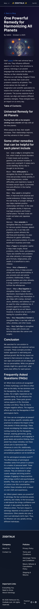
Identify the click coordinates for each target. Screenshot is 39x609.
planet (10, 61)
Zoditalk (8, 536)
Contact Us (6, 552)
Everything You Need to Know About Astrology (8, 590)
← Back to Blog (10, 13)
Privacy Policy (28, 548)
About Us (6, 548)
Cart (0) (34, 3)
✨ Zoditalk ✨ (19, 3)
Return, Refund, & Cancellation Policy (29, 566)
